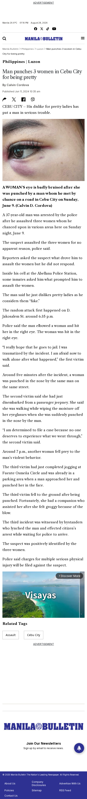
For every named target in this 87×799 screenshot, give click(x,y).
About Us (9, 783)
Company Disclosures (39, 783)
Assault (11, 635)
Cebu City (33, 635)
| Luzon (33, 62)
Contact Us (11, 795)
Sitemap (37, 790)
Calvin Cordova (18, 85)
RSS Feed (65, 790)
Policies (9, 790)
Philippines (13, 62)
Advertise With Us (70, 783)
